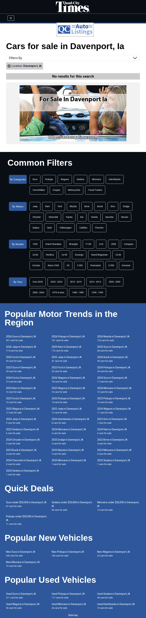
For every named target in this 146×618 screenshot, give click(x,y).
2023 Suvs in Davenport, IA (21, 369)
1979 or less (58, 292)
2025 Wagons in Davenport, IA (23, 410)
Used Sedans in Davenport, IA (113, 595)
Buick (100, 206)
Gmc (113, 206)
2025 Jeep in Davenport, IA (67, 359)
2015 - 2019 (76, 282)
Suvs (35, 179)
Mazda (73, 206)
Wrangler (73, 244)
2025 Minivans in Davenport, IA (69, 462)
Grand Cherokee (53, 244)
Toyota (69, 217)
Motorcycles (74, 190)
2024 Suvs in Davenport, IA (112, 379)
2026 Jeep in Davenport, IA (21, 348)
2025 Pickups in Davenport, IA (68, 400)
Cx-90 (64, 255)
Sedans (80, 179)
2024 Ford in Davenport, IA (20, 379)
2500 (113, 244)
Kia (81, 217)
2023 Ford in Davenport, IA (66, 369)
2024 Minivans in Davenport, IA (69, 431)
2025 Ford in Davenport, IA (20, 400)
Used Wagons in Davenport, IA (23, 606)
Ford (60, 206)
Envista (36, 265)
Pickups (49, 179)
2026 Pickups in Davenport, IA (68, 338)
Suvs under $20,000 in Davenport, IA (26, 504)
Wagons (65, 179)
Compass (128, 244)
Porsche (99, 228)
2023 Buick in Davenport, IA (21, 452)
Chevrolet (53, 217)
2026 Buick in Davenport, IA (112, 359)
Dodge (126, 206)
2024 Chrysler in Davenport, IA (23, 441)
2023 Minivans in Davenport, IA (114, 452)
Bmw (86, 206)
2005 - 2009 (114, 282)
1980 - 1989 (78, 292)
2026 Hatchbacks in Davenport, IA (70, 421)
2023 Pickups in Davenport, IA (113, 400)
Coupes (56, 190)
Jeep (35, 206)
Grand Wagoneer (99, 255)
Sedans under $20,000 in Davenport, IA (72, 506)
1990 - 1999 (97, 292)
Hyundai (109, 217)
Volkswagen (65, 228)
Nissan (124, 217)
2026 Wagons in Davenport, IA (68, 379)
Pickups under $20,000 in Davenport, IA (26, 520)
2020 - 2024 (56, 282)
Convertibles (39, 190)
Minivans (96, 179)
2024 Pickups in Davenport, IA (113, 369)
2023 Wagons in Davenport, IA (68, 390)
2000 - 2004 (38, 292)
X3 (68, 265)
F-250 (80, 265)
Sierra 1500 (53, 265)
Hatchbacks (115, 179)
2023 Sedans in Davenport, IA (22, 431)
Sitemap (73, 615)
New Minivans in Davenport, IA (23, 564)
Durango (79, 255)
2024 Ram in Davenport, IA (112, 431)
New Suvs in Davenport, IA (20, 553)
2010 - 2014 (95, 282)
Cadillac (83, 228)
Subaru (36, 228)
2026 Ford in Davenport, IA (20, 359)
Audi (49, 228)
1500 (35, 244)
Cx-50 (35, 255)
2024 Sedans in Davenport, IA (22, 472)
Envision (126, 265)
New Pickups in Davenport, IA (68, 553)
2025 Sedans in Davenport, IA (113, 462)
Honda (94, 217)
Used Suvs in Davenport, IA (21, 595)
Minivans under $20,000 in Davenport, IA (118, 506)
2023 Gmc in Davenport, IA (112, 421)
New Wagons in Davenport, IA (113, 553)
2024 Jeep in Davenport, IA (21, 421)
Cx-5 (101, 244)
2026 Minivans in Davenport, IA (114, 390)
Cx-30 (118, 255)
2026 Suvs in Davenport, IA (21, 338)
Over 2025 (38, 282)
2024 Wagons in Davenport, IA (114, 410)
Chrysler (37, 217)
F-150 (88, 244)
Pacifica (50, 255)
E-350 (111, 265)
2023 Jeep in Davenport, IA (67, 410)
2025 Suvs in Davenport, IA (112, 348)
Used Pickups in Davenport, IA (68, 595)
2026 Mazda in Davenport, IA (113, 338)
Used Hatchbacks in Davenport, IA (116, 606)
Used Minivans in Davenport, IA (69, 606)
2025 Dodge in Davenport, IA (67, 441)
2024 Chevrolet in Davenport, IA (23, 462)
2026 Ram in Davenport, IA (66, 348)
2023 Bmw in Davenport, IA (112, 441)
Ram (47, 206)
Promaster (95, 265)
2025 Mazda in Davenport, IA (68, 452)
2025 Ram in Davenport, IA (21, 390)
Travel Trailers (95, 190)
